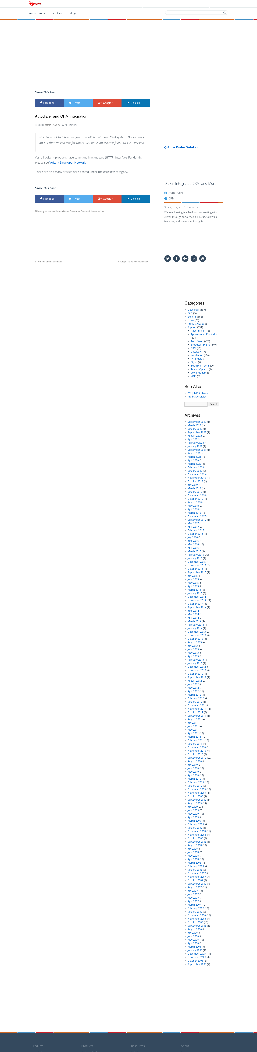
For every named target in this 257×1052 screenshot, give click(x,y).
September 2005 (197, 964)
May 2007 (193, 897)
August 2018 (195, 502)
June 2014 (193, 610)
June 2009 (193, 810)
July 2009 (193, 806)
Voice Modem (198, 372)
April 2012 (193, 691)
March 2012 (194, 694)
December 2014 (197, 596)
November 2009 (197, 792)
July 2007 (193, 890)
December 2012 (197, 666)
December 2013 (197, 631)
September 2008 (197, 841)
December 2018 (197, 495)
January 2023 (195, 428)
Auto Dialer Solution (182, 147)
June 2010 (193, 768)
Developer (75, 211)
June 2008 (193, 852)
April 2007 (193, 901)
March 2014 (194, 621)
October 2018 (195, 498)
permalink (99, 211)
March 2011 (194, 736)
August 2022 (195, 435)
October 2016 (195, 533)
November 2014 (197, 600)
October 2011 (195, 712)
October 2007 (195, 880)
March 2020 (194, 463)
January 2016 (195, 558)
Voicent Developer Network (67, 162)
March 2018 (194, 512)
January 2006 (195, 950)
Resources (138, 1046)
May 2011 (193, 729)
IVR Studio (196, 358)
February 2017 (196, 530)
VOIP (193, 376)
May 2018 (193, 505)
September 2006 (197, 925)
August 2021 (195, 453)
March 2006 (194, 946)
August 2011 (195, 719)
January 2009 (195, 827)
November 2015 (197, 565)
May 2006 (193, 939)
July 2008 (193, 848)
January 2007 (195, 911)
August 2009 (195, 803)
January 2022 (195, 446)
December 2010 (197, 747)
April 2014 (193, 617)
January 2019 (195, 491)
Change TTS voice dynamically (134, 261)
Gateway (196, 351)
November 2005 (197, 957)
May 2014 (193, 614)
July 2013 (193, 645)
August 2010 (195, 761)
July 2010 (193, 764)
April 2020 (193, 460)
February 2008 (196, 866)
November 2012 (197, 670)
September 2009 (197, 799)
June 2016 (193, 540)
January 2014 (195, 628)
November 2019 (197, 477)
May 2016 (193, 544)
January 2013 (195, 663)
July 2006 (193, 932)
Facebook (48, 102)
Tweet (76, 102)
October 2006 (195, 922)
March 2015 (194, 589)
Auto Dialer (63, 211)
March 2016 (194, 551)
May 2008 (193, 855)
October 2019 (195, 481)
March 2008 (194, 862)
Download (179, 3)
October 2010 (195, 754)
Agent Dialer (198, 330)
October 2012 (195, 673)
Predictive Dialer (197, 396)
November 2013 (197, 635)
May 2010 (193, 771)
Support (220, 3)
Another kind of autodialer (48, 261)
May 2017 (193, 523)
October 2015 (195, 568)
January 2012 (195, 701)
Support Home (37, 13)
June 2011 (193, 726)
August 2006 (195, 929)
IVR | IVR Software (198, 393)
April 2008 (193, 859)
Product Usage (196, 323)
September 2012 (197, 677)
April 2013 (193, 656)
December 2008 (197, 831)
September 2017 (197, 519)
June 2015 (193, 579)
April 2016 (193, 547)
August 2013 (195, 642)
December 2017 (197, 516)
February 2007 (196, 908)
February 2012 (196, 698)
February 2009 (196, 824)
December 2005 (197, 953)
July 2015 (193, 575)
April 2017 (193, 526)
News (191, 320)
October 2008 (195, 838)
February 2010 (196, 782)
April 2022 (193, 439)
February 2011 (196, 740)
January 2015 (195, 593)
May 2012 (193, 687)
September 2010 (197, 757)
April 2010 (193, 775)
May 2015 (193, 582)
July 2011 (193, 722)
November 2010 (197, 750)
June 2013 (193, 649)
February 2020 (196, 467)
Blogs (73, 13)
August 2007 (195, 887)
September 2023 (197, 421)
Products (157, 3)
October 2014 (195, 603)
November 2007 (197, 876)
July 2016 (193, 537)
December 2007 (197, 873)
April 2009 (193, 817)
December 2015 (197, 561)
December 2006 (197, 915)
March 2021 (194, 456)
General (192, 316)
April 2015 (193, 586)
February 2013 (196, 659)
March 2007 (194, 904)
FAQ (190, 313)
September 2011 (197, 715)
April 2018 (193, 509)
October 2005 (195, 960)
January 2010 (195, 785)
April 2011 (193, 733)
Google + (108, 102)
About (185, 1046)
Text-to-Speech (199, 369)
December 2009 (197, 789)
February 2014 (196, 624)
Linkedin (135, 102)
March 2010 (194, 778)
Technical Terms (200, 365)
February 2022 (196, 442)
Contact (200, 3)
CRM (172, 198)
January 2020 (195, 470)
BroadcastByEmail (201, 344)
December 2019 (197, 474)
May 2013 (193, 652)
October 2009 (195, 796)
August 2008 (195, 845)
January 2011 (195, 743)
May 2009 (193, 813)
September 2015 (197, 572)
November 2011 (197, 708)
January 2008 (195, 869)
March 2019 (194, 488)
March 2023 (194, 425)
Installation (197, 355)
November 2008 (197, 834)
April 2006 (193, 943)
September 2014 (197, 607)
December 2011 (197, 705)
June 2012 (193, 684)
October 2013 (195, 638)
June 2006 (193, 936)
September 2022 (197, 432)
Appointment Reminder (204, 334)
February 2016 (196, 554)
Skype (194, 362)
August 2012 (195, 680)
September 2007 (197, 883)
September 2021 (197, 449)
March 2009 (194, 820)
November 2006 (197, 918)
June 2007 (193, 894)
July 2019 (193, 484)
